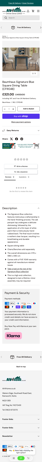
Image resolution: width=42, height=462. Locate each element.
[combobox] (21, 17)
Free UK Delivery (15, 3)
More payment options (21, 122)
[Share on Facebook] (16, 138)
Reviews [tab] (8, 177)
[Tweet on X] (11, 138)
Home (4, 36)
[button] (33, 11)
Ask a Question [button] (22, 172)
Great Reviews (27, 3)
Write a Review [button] (22, 166)
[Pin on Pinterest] (21, 138)
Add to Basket (28, 109)
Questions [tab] (22, 177)
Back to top (21, 367)
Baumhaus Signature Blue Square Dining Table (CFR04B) (20, 37)
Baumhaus (6, 102)
